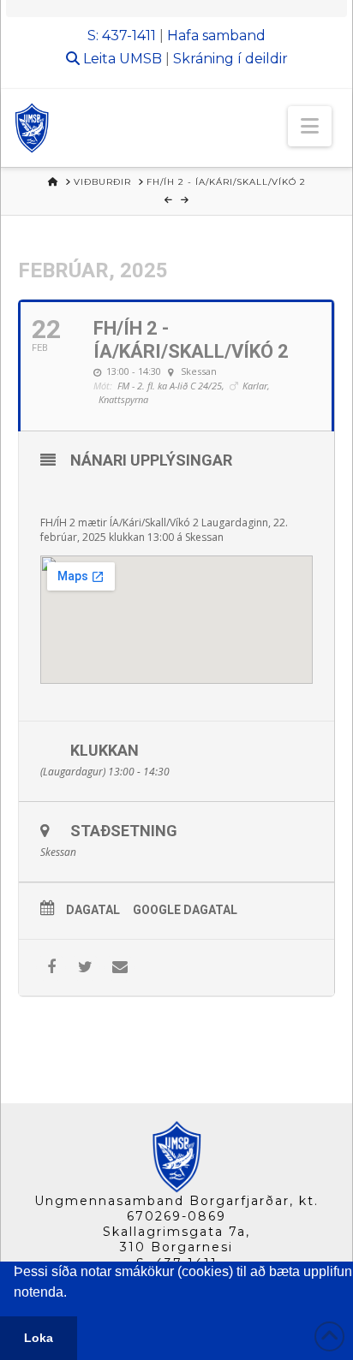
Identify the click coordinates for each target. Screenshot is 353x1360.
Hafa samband (216, 35)
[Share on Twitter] (85, 968)
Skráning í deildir (230, 58)
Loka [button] (38, 1338)
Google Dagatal (185, 910)
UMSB (140, 58)
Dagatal (93, 910)
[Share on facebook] (51, 968)
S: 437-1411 (121, 35)
